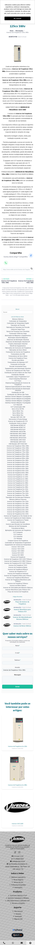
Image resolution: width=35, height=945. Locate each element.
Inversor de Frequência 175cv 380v (18, 452)
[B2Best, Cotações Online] (17, 930)
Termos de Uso (18, 882)
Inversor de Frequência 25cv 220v (18, 514)
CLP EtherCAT (17, 405)
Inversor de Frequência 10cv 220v (18, 501)
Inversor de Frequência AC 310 (18, 421)
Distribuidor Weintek (17, 375)
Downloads (18, 916)
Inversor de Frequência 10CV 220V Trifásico (18, 559)
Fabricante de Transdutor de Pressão (18, 327)
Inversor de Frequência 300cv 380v (18, 458)
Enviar (17, 687)
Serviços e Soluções (18, 903)
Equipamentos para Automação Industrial (18, 368)
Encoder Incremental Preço (17, 366)
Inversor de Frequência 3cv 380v (18, 483)
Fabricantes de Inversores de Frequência (18, 348)
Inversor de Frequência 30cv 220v (18, 462)
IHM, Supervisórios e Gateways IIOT (18, 901)
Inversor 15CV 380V (18, 551)
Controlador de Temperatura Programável (18, 543)
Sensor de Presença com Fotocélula (17, 331)
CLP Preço (17, 381)
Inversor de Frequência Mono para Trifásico (18, 575)
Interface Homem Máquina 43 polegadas (18, 398)
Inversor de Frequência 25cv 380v (18, 512)
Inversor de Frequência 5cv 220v (18, 489)
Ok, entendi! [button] (17, 18)
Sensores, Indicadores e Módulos (18, 898)
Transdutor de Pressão (18, 325)
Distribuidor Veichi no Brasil (18, 423)
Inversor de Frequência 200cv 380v (18, 454)
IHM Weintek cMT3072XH (18, 438)
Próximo (29, 279)
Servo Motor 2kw (17, 413)
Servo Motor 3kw (17, 415)
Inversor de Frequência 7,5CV (18, 565)
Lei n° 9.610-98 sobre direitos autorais (19, 295)
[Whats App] (13, 943)
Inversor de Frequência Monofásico (18, 578)
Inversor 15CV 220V (18, 549)
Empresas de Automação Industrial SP (18, 342)
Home (11, 30)
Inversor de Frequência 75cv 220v (18, 493)
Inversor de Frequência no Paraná (17, 520)
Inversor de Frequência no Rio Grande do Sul (18, 516)
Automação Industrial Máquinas (18, 337)
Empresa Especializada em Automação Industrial (18, 389)
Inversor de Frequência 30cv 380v (18, 460)
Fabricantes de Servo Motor (18, 350)
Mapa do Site (18, 919)
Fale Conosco (18, 911)
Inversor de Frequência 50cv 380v (18, 468)
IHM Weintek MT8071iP (17, 427)
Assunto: (17, 667)
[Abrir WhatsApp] (30, 940)
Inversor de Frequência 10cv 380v (18, 495)
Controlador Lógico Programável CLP (18, 377)
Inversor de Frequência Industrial (18, 573)
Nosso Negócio (18, 880)
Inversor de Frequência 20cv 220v (18, 510)
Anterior (6, 279)
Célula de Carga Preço (18, 329)
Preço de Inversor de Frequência (18, 592)
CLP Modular (18, 538)
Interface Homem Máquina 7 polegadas (17, 401)
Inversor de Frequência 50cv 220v (18, 471)
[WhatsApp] (6, 263)
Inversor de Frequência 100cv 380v (18, 446)
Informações (19, 30)
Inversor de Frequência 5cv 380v (18, 487)
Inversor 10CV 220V (18, 547)
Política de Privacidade (18, 885)
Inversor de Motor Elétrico (18, 585)
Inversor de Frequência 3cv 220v (18, 485)
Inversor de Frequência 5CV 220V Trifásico (17, 563)
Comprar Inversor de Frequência (18, 540)
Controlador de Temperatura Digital (18, 323)
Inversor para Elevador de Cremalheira (18, 524)
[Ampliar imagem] (17, 53)
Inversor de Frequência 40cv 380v (18, 464)
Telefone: (17, 660)
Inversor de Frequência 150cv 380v (18, 450)
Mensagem (17, 675)
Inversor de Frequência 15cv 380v (18, 503)
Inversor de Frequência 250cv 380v (18, 456)
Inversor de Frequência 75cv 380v (18, 491)
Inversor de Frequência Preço (18, 358)
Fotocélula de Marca (17, 528)
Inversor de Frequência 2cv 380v (18, 479)
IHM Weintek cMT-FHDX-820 (18, 444)
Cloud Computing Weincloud (18, 379)
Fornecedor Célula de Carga (18, 333)
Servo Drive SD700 (18, 409)
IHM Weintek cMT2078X (18, 431)
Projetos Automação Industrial (17, 344)
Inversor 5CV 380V (18, 555)
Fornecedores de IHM (18, 354)
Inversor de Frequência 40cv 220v (18, 466)
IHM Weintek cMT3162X (18, 442)
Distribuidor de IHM (18, 392)
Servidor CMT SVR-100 (18, 417)
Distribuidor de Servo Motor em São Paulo (18, 372)
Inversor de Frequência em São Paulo (18, 370)
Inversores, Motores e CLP (18, 895)
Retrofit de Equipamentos (18, 346)
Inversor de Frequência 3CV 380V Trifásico (17, 561)
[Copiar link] (31, 268)
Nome (17, 645)
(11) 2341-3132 (18, 856)
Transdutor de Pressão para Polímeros (18, 497)
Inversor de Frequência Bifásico (18, 569)
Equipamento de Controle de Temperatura (18, 545)
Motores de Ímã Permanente (18, 526)
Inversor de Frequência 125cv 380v (18, 448)
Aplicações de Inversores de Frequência (18, 530)
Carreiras (18, 914)
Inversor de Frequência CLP (18, 571)
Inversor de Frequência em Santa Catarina (18, 518)
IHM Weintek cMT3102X (18, 440)
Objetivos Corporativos (18, 877)
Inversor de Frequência (18, 557)
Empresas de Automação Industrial (18, 340)
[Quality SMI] (17, 935)
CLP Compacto (18, 532)
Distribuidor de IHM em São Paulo (18, 394)
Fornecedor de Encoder (18, 364)
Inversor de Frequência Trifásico (18, 583)
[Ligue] (4, 943)
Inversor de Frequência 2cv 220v (18, 481)
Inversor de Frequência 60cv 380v (18, 473)
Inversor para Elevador (18, 522)
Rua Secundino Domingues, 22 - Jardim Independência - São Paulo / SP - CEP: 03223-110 (17, 866)
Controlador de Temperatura (18, 321)
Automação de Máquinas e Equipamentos (18, 335)
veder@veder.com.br (18, 861)
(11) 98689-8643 (18, 859)
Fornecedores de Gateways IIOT (18, 362)
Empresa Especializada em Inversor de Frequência (18, 383)
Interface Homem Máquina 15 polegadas (18, 403)
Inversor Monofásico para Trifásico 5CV (17, 590)
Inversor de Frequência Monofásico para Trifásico (18, 580)
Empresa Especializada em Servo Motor (18, 387)
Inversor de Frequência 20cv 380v (18, 508)
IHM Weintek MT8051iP (17, 425)
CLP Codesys (18, 534)
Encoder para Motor (18, 360)
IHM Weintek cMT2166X (18, 436)
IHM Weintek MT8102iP (17, 429)
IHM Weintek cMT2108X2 (18, 433)
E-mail (17, 653)
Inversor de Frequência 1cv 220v (18, 477)
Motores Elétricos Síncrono (17, 499)
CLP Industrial (17, 536)
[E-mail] (22, 943)
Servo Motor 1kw (17, 411)
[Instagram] (19, 852)
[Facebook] (31, 255)
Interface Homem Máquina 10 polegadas (18, 396)
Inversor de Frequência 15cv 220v (18, 505)
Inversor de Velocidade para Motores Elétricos (18, 587)
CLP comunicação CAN (18, 407)
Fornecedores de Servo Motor (17, 356)
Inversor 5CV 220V (18, 553)
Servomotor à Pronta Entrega (18, 419)
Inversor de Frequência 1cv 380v (18, 475)
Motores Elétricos (18, 319)
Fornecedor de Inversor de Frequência (18, 352)
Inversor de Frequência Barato (17, 567)
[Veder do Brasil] (17, 839)
